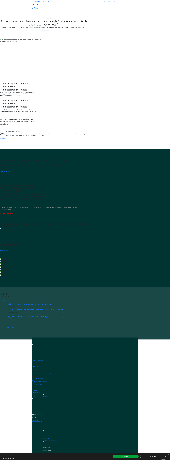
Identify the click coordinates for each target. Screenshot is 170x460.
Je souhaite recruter (49, 383)
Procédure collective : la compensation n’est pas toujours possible (35, 307)
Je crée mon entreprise (38, 382)
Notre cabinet (85, 1)
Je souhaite (35, 211)
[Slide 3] (21, 128)
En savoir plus (3, 304)
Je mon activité (70, 211)
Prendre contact (4, 254)
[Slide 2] (19, 128)
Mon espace (35, 8)
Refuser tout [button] (153, 456)
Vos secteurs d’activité (105, 1)
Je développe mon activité (38, 386)
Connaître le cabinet (5, 175)
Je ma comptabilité (21, 211)
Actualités (48, 7)
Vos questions (35, 7)
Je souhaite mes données (52, 211)
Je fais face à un (6, 213)
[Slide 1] (16, 128)
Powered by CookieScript (164, 459)
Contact (115, 1)
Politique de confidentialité (49, 444)
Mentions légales (46, 442)
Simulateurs (42, 7)
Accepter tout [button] (125, 456)
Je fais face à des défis (37, 388)
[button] (11, 312)
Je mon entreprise (6, 211)
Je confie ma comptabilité (38, 383)
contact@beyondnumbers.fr (38, 425)
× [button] (168, 454)
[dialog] (85, 456)
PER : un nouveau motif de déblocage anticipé (26, 313)
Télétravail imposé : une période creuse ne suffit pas (29, 320)
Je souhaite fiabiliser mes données (40, 385)
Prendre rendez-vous (44, 30)
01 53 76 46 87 (35, 424)
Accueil (78, 1)
